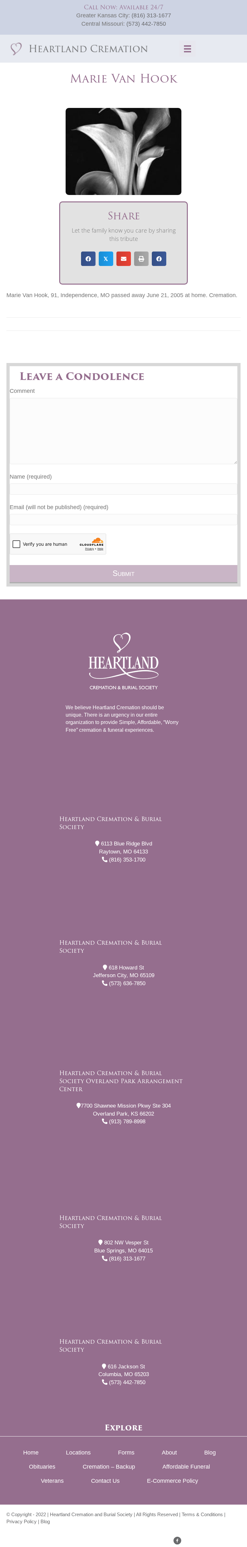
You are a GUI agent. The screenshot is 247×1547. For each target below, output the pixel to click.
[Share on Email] (123, 259)
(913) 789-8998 (126, 1121)
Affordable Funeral (186, 1466)
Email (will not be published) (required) (59, 507)
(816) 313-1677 (151, 15)
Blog (210, 1452)
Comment (22, 391)
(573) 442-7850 (146, 24)
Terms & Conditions (202, 1514)
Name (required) (31, 476)
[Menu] (187, 49)
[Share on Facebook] (88, 259)
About (169, 1452)
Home (31, 1452)
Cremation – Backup (109, 1466)
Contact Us (105, 1481)
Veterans (52, 1481)
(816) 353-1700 (126, 860)
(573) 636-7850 (126, 983)
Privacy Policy (21, 1521)
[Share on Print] (141, 259)
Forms (126, 1452)
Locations (78, 1452)
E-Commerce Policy (172, 1481)
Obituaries (42, 1466)
